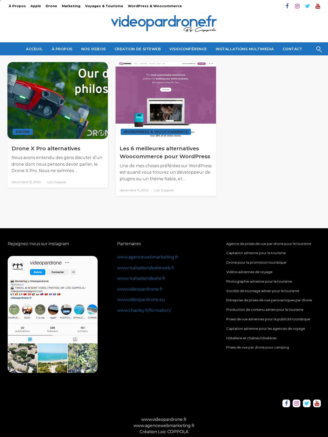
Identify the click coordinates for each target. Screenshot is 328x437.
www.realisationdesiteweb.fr (146, 267)
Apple (35, 6)
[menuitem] (34, 49)
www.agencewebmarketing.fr (147, 257)
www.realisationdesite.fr (141, 278)
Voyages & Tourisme (104, 6)
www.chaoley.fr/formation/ (144, 310)
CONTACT (292, 49)
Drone (51, 6)
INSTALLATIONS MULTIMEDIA (245, 49)
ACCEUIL (34, 49)
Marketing (71, 6)
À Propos (17, 6)
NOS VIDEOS (93, 49)
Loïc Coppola (56, 182)
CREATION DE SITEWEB (138, 49)
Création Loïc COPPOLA (164, 431)
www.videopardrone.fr (140, 289)
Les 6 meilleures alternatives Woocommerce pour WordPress (165, 152)
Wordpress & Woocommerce (156, 132)
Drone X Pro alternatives (46, 148)
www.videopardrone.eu (141, 299)
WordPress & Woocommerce (155, 6)
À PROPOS (62, 49)
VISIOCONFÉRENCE (188, 49)
